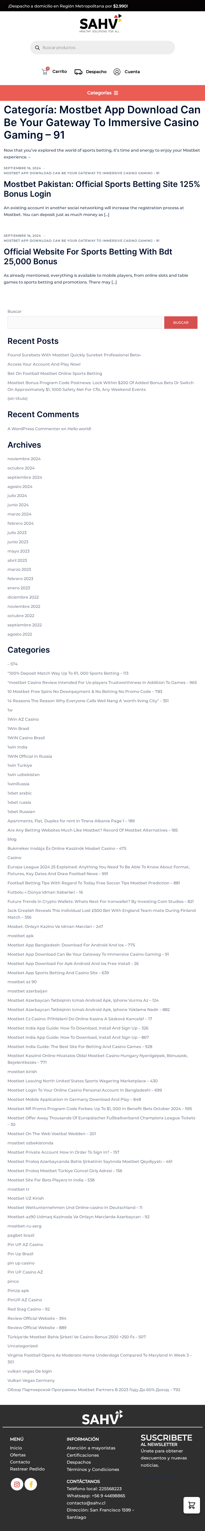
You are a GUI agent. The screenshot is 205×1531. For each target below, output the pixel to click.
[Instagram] (17, 1484)
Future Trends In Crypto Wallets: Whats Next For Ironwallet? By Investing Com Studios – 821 (101, 901)
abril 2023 (17, 560)
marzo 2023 (19, 569)
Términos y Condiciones (93, 1469)
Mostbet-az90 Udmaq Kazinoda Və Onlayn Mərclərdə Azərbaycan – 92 (79, 1216)
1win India (18, 747)
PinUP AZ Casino (25, 1300)
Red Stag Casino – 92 (29, 1309)
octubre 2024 (21, 468)
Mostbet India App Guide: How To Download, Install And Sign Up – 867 (78, 1037)
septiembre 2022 (25, 625)
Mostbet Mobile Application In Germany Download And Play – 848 (74, 1099)
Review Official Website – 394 (37, 1318)
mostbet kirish (22, 1071)
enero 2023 (19, 588)
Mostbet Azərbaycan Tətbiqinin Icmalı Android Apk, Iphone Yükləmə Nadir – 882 (89, 1009)
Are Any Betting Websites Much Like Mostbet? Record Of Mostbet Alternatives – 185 (93, 830)
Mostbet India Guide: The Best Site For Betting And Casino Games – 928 (80, 1046)
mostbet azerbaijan (28, 991)
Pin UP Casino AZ (25, 1272)
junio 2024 (18, 504)
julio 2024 (17, 495)
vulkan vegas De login (30, 1371)
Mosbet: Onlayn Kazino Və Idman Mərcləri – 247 (55, 926)
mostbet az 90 (22, 981)
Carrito (59, 71)
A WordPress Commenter (34, 428)
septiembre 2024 (25, 477)
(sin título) (18, 398)
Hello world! (79, 428)
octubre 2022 (21, 615)
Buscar (15, 311)
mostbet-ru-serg (25, 1226)
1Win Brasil (18, 728)
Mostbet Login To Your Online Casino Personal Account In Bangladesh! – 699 (85, 1090)
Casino (14, 857)
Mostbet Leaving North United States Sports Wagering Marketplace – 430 (83, 1081)
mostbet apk (21, 935)
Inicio (16, 1447)
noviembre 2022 (24, 606)
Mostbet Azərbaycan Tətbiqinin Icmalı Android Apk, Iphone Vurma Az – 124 (83, 1000)
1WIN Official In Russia (30, 756)
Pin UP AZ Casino (25, 1244)
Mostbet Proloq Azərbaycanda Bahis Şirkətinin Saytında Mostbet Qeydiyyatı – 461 (90, 1161)
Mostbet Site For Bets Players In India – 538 (51, 1180)
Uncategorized (23, 1346)
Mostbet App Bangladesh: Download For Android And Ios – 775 (71, 945)
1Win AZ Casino (23, 719)
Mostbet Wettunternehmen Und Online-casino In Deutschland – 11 (75, 1207)
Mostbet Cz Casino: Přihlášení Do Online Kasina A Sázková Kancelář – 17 (80, 1018)
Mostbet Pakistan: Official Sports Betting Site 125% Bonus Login (102, 188)
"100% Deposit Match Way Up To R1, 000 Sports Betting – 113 (68, 673)
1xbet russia (19, 802)
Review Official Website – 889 (37, 1327)
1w (10, 710)
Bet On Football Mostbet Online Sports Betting (55, 373)
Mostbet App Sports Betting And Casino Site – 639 (58, 972)
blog (12, 839)
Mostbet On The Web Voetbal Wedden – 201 (52, 1133)
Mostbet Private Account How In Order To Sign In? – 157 (64, 1152)
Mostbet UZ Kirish (26, 1198)
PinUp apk (18, 1290)
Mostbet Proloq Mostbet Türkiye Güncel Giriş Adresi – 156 (65, 1170)
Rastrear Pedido (27, 1468)
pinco (13, 1281)
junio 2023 (18, 542)
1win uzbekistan (24, 774)
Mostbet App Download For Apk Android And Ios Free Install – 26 (73, 963)
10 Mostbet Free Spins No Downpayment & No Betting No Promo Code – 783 (85, 691)
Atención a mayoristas (91, 1447)
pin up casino (21, 1263)
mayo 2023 (19, 551)
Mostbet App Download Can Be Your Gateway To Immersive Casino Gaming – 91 (88, 954)
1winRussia (19, 784)
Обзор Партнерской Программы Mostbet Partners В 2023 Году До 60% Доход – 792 (94, 1389)
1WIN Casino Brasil (26, 737)
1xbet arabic (20, 793)
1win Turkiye (20, 765)
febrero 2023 (20, 578)
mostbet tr (19, 1189)
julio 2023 (17, 532)
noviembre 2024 (24, 458)
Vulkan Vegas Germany (31, 1380)
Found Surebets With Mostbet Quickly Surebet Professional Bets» (74, 355)
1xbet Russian (21, 811)
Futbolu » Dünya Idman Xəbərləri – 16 (45, 892)
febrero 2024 (21, 523)
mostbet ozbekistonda (31, 1143)
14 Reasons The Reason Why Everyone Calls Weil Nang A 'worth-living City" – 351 (88, 700)
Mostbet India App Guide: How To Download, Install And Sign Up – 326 (78, 1028)
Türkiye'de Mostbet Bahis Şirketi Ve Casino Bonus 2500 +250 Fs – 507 (77, 1337)
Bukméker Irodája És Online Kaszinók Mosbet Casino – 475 (67, 848)
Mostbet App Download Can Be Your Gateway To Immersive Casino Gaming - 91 (82, 173)
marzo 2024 (20, 514)
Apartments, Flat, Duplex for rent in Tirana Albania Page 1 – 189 (71, 821)
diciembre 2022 (23, 597)
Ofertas (18, 1454)
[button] (192, 1505)
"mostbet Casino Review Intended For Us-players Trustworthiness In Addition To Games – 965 (102, 682)
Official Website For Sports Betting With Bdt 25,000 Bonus (88, 256)
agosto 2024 (20, 486)
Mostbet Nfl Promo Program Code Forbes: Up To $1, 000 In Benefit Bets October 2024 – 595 (100, 1108)
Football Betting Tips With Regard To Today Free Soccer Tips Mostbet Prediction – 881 (94, 883)
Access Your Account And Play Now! (44, 364)
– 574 (13, 664)
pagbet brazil (21, 1235)
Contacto (20, 1461)
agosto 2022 (20, 634)
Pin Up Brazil (20, 1253)
